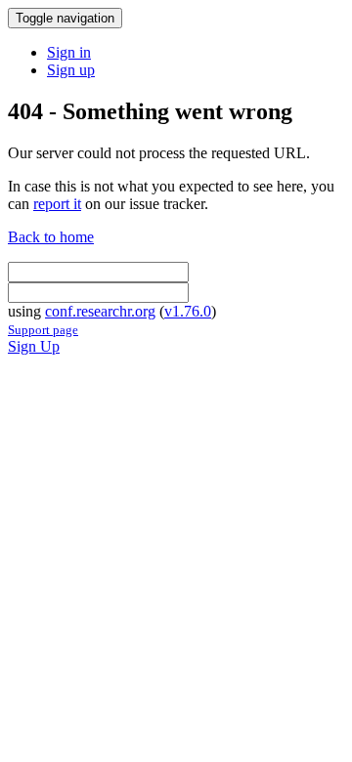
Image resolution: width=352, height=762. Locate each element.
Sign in (69, 52)
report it (57, 203)
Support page (43, 329)
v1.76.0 (187, 311)
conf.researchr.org (100, 311)
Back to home (51, 237)
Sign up (71, 70)
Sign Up (34, 346)
